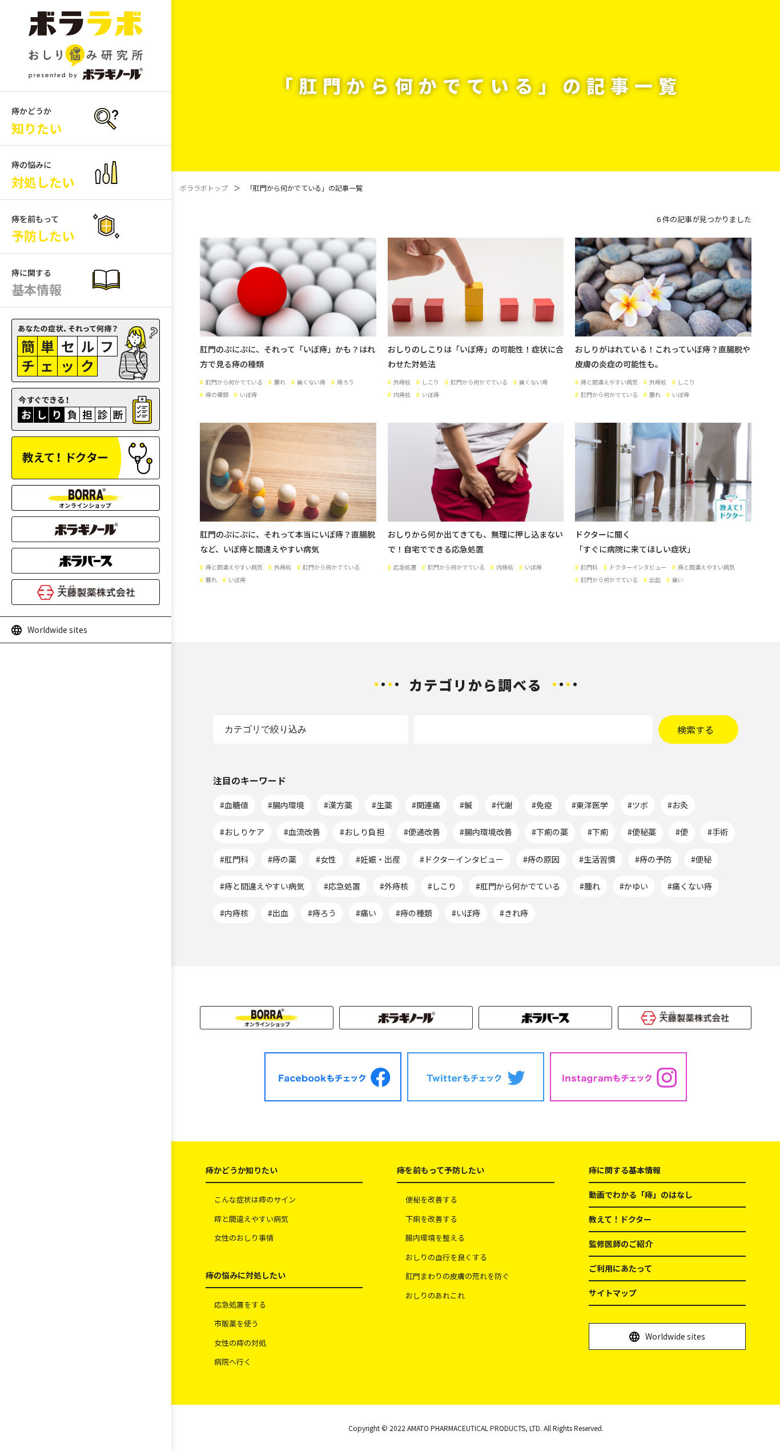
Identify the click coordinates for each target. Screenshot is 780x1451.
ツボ (640, 805)
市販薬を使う (236, 1323)
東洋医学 (592, 805)
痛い (368, 913)
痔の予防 (656, 859)
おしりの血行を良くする (446, 1257)
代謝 (504, 805)
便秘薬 (644, 831)
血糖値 (236, 805)
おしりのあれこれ (435, 1295)
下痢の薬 (552, 831)
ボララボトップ (204, 188)
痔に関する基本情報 (625, 1170)
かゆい (636, 886)
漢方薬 (340, 805)
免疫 (544, 805)
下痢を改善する (431, 1218)
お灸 (680, 805)
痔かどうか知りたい (242, 1170)
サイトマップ (613, 1292)
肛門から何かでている (520, 886)
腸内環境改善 (488, 831)
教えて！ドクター (620, 1219)
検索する (695, 729)
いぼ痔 (468, 913)
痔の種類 (416, 913)
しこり (444, 886)
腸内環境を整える (435, 1237)
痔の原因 (544, 859)
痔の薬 (284, 859)
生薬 (384, 805)
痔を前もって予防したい (440, 1170)
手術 (720, 831)
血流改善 (304, 831)
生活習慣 (600, 859)
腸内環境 (288, 805)
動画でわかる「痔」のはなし (641, 1194)
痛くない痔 (692, 886)
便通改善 (424, 831)
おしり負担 (364, 831)
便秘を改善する (431, 1199)
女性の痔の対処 (240, 1342)
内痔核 (236, 913)
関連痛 (428, 805)
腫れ (592, 886)
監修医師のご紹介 (621, 1243)
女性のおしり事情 (244, 1237)
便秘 (703, 859)
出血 (280, 913)
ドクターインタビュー (464, 859)
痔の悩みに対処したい (246, 1275)
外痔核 (396, 886)
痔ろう (324, 913)
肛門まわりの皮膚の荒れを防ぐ (457, 1275)
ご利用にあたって (620, 1268)
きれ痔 (516, 913)
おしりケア (244, 831)
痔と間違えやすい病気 (264, 886)
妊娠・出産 (380, 859)
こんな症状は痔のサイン (255, 1199)
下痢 (600, 831)
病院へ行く (232, 1361)
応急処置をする (240, 1304)
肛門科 (236, 859)
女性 (328, 859)
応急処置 (344, 886)
